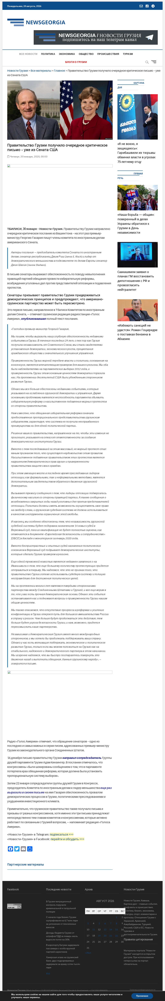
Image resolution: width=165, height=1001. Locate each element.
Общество (86, 53)
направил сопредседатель (82, 758)
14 (110, 929)
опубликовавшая (33, 318)
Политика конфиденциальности (142, 990)
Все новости (28, 53)
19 (99, 935)
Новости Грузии (16, 990)
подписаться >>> (61, 834)
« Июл (88, 952)
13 (105, 929)
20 (105, 935)
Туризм (128, 53)
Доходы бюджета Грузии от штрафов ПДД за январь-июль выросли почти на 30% (62, 936)
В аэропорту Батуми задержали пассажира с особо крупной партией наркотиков (62, 948)
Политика (48, 53)
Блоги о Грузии (76, 61)
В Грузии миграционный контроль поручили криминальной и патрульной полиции (61, 906)
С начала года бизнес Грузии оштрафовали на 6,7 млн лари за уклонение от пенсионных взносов (62, 922)
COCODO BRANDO (99, 990)
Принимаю (142, 995)
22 (116, 935)
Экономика (67, 53)
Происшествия (108, 53)
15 (116, 929)
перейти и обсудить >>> (67, 839)
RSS (48, 973)
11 (93, 929)
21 (110, 935)
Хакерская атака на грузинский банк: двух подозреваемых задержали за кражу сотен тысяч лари (63, 962)
